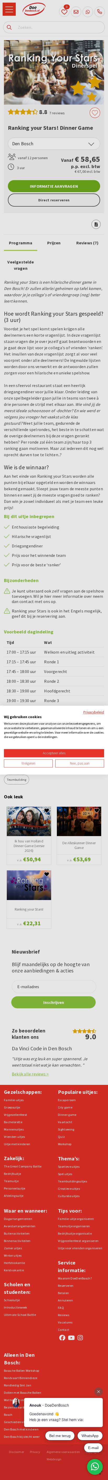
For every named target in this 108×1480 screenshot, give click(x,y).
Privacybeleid (93, 712)
